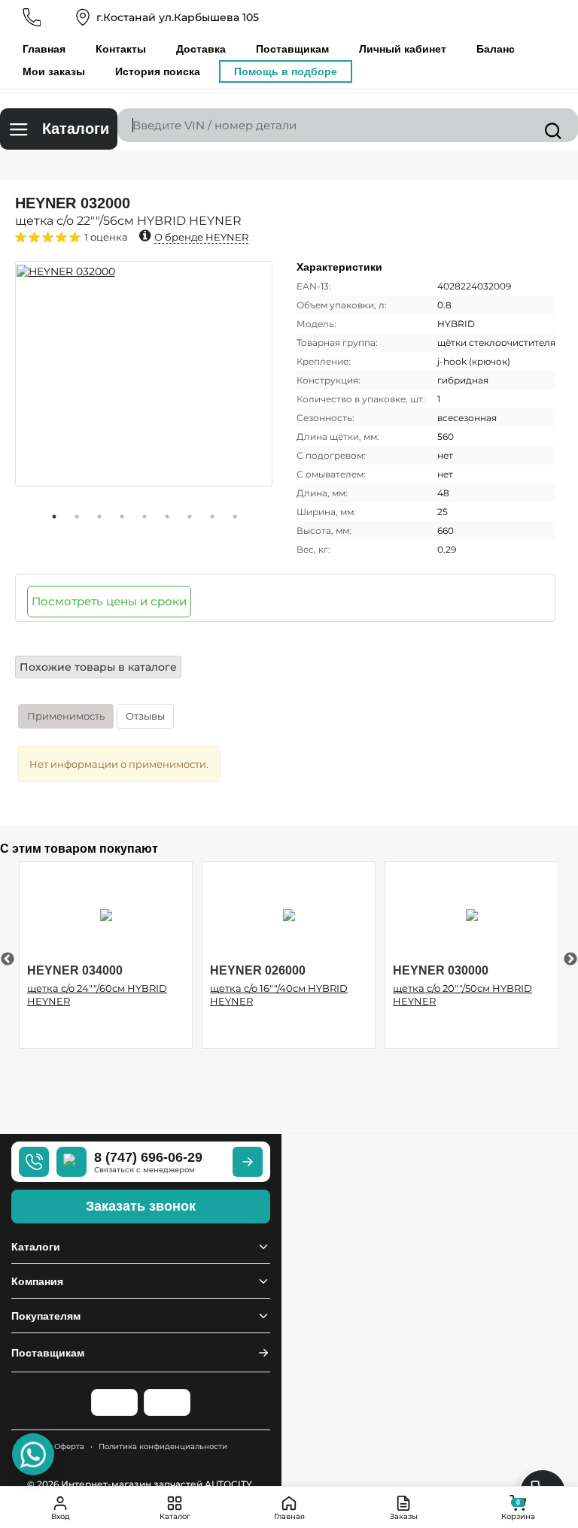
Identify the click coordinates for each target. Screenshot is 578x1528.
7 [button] (189, 516)
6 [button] (167, 516)
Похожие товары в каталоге (98, 667)
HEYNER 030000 (440, 970)
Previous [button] (7, 959)
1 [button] (54, 516)
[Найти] (553, 131)
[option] (143, 374)
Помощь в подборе (285, 71)
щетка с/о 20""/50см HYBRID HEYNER (462, 994)
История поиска (157, 71)
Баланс (495, 49)
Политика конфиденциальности (163, 1446)
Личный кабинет (402, 49)
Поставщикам (292, 49)
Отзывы (145, 716)
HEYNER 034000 (75, 970)
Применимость (66, 716)
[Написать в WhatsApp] (33, 1454)
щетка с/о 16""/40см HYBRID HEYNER (279, 994)
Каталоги (75, 128)
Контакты (121, 49)
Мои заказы (54, 71)
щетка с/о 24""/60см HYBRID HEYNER (97, 994)
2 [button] (76, 516)
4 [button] (121, 516)
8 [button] (212, 516)
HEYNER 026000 (258, 970)
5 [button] (144, 516)
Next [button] (570, 959)
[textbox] (347, 125)
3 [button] (99, 516)
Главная (44, 49)
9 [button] (234, 516)
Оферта (69, 1446)
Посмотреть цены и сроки (109, 601)
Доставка (201, 49)
